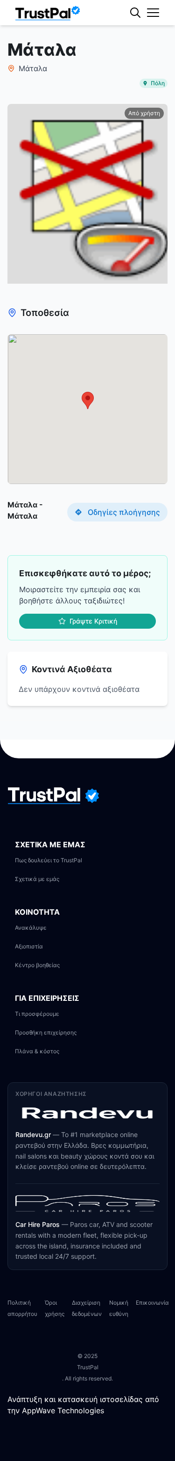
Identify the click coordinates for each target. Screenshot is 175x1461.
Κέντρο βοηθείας (37, 965)
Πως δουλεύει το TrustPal (48, 860)
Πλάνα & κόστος (37, 1051)
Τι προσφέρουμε (37, 1013)
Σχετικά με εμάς (37, 878)
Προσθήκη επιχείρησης (46, 1032)
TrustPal (87, 1367)
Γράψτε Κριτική (93, 621)
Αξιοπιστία (29, 946)
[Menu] (153, 12)
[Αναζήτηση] (154, 44)
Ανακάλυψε (31, 927)
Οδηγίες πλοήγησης (124, 512)
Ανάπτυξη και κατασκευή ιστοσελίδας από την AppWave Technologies (83, 1405)
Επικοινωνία (152, 1302)
